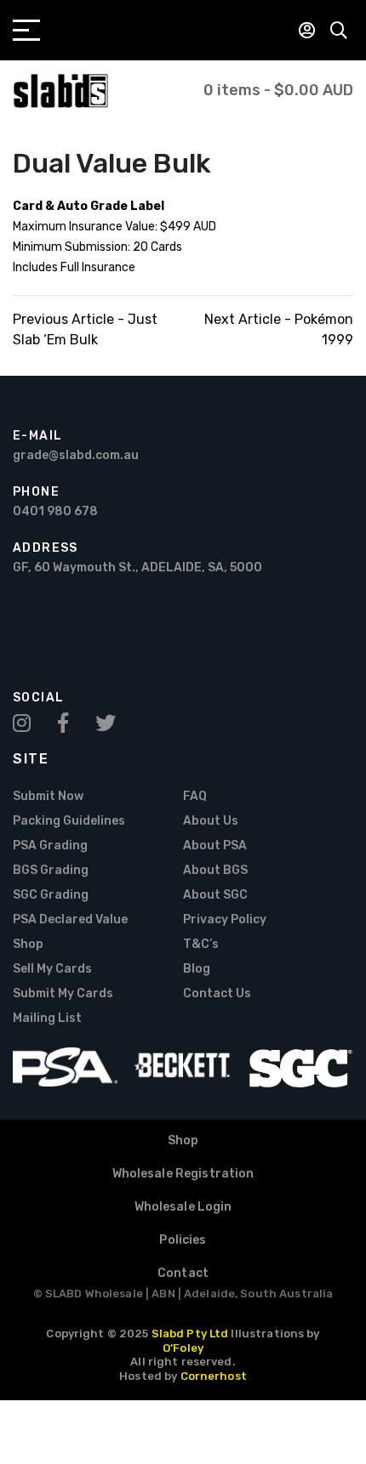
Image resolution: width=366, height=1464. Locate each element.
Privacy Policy (224, 919)
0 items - (278, 90)
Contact (183, 1273)
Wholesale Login (183, 1207)
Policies (182, 1240)
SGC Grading (51, 895)
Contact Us (217, 993)
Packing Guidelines (69, 821)
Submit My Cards (63, 993)
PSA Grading (50, 845)
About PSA (215, 845)
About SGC (215, 895)
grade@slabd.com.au (76, 455)
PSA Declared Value (70, 919)
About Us (210, 821)
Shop (28, 944)
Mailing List (47, 1018)
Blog (196, 969)
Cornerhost (213, 1376)
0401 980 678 (55, 511)
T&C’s (201, 944)
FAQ (195, 796)
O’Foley (183, 1348)
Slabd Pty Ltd (190, 1333)
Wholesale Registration (183, 1173)
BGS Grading (51, 870)
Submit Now (48, 796)
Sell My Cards (52, 969)
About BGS (215, 870)
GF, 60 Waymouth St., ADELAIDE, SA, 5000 (137, 567)
